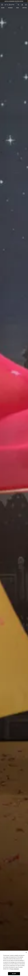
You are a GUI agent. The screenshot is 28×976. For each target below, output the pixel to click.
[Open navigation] (2, 5)
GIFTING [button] (24, 7)
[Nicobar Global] (9, 4)
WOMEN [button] (10, 7)
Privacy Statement (14, 968)
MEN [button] (17, 7)
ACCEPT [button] (14, 973)
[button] (22, 5)
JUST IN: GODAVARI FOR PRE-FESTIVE (14, 1)
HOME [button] (3, 7)
